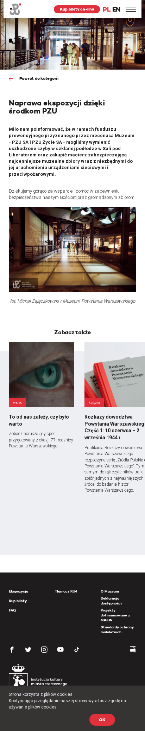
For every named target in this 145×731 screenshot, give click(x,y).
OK (102, 719)
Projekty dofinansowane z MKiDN (115, 615)
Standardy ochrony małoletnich (117, 629)
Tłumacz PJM (66, 591)
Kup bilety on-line (77, 9)
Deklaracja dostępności (111, 601)
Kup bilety (18, 601)
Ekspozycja (18, 591)
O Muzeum (110, 591)
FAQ (12, 610)
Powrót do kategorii (38, 78)
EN (116, 9)
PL (107, 9)
